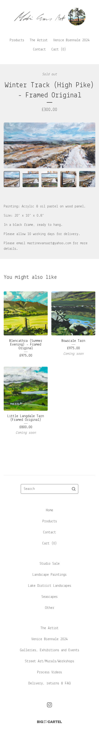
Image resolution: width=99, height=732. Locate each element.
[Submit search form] (73, 489)
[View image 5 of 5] (87, 179)
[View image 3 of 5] (49, 179)
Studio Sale (50, 564)
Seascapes (49, 597)
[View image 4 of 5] (68, 179)
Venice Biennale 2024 (71, 40)
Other (49, 608)
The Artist (39, 40)
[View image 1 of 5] (12, 179)
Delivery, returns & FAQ (49, 683)
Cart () (58, 49)
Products (17, 40)
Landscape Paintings (49, 575)
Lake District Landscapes (49, 586)
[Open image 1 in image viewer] (49, 145)
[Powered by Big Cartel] (49, 721)
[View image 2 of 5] (31, 179)
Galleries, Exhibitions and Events (49, 650)
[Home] (49, 16)
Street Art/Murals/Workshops (49, 661)
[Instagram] (49, 704)
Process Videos (49, 672)
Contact (39, 49)
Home (49, 510)
